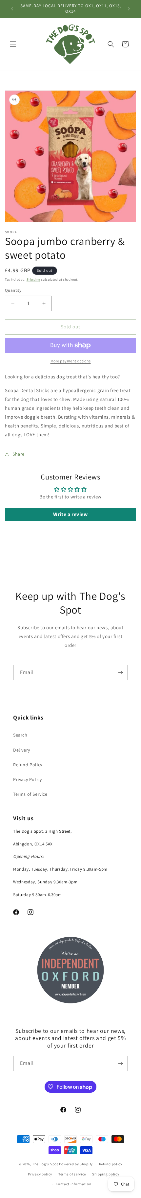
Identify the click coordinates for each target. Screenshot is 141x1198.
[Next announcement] (129, 9)
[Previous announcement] (12, 9)
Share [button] (18, 454)
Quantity (13, 290)
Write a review (70, 514)
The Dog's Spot (45, 1164)
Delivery (21, 750)
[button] (13, 44)
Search (20, 735)
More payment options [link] (70, 360)
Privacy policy (40, 1174)
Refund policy (110, 1164)
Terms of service (72, 1174)
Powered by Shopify (76, 1164)
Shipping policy (105, 1174)
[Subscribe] (120, 672)
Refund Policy (27, 765)
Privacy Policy (27, 779)
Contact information (73, 1184)
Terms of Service (30, 794)
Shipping (33, 279)
